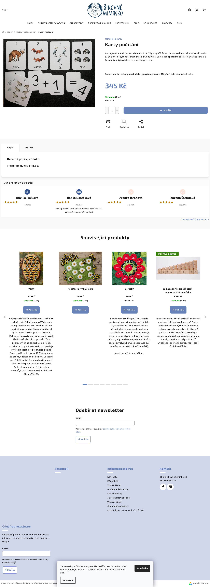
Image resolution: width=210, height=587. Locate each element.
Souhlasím (142, 568)
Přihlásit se (83, 439)
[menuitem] (30, 23)
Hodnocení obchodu (118, 489)
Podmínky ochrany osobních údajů (125, 510)
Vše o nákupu (114, 485)
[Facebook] (163, 487)
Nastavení (68, 580)
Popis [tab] (10, 147)
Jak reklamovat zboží (118, 497)
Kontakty (112, 477)
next (205, 316)
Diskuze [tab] (29, 147)
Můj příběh (112, 481)
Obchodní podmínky (118, 506)
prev (4, 316)
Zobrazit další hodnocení (194, 219)
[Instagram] (170, 487)
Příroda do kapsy (113, 39)
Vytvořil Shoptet (201, 583)
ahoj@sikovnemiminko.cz (173, 477)
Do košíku (167, 110)
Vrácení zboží (114, 502)
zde (62, 572)
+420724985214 (168, 480)
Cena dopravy (114, 493)
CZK (4, 10)
